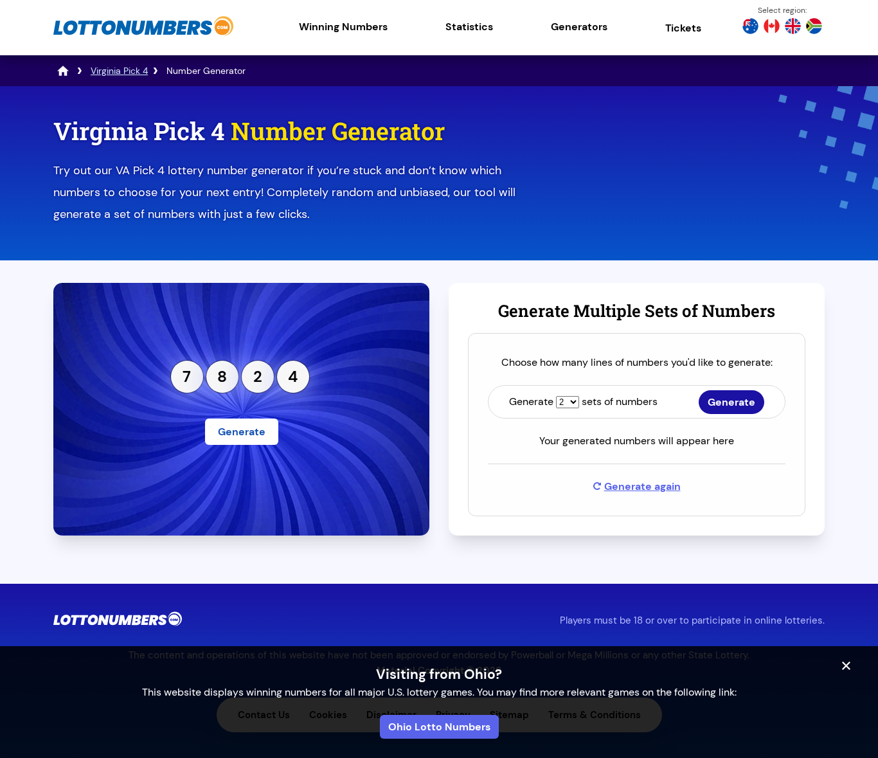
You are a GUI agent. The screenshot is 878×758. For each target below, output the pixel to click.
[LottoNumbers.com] (143, 35)
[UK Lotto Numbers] (792, 27)
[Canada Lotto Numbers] (771, 27)
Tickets (683, 28)
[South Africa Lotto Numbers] (814, 27)
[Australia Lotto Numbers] (750, 27)
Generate (241, 431)
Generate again (642, 486)
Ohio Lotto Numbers (439, 727)
